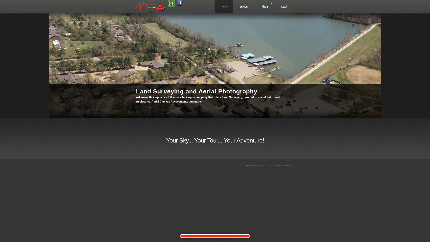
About (281, 5)
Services (240, 5)
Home (224, 6)
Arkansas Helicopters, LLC (257, 166)
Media (261, 5)
